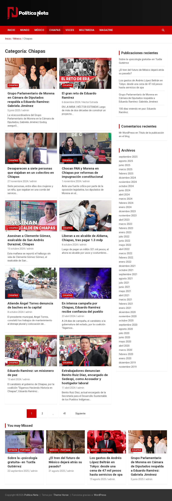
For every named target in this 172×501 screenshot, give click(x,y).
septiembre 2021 (128, 274)
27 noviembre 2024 (18, 181)
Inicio (11, 30)
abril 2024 (124, 194)
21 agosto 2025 (57, 471)
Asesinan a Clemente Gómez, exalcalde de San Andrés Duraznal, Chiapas (29, 240)
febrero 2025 (126, 173)
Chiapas (54, 30)
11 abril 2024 (68, 387)
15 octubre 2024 (16, 248)
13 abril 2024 (14, 379)
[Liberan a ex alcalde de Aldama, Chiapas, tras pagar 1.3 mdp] (85, 216)
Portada (25, 450)
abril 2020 (124, 345)
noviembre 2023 (128, 215)
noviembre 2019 (128, 366)
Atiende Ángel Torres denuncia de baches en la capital (30, 305)
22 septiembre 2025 (18, 471)
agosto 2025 (126, 160)
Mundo (24, 30)
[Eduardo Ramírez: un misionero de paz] (31, 350)
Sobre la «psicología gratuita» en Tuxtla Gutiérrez (22, 462)
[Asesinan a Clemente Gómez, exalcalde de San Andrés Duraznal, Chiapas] (31, 216)
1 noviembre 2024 (71, 181)
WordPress (100, 494)
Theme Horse (61, 494)
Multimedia (86, 30)
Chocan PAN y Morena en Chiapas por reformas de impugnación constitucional (82, 172)
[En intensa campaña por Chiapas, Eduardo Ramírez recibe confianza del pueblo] (85, 283)
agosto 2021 (126, 278)
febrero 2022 (126, 257)
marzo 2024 (125, 198)
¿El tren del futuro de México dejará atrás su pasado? (65, 462)
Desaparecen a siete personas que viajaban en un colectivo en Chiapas (31, 172)
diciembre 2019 (127, 362)
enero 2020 (125, 358)
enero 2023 (125, 232)
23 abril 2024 (68, 316)
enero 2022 (125, 261)
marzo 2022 (125, 253)
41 (64, 413)
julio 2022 (124, 236)
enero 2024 (125, 207)
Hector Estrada (90, 102)
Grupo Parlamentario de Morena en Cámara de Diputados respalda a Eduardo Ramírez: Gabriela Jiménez (31, 99)
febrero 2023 (126, 228)
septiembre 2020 (128, 324)
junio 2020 (124, 337)
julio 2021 (124, 282)
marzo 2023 (125, 223)
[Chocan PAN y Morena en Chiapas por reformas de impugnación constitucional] (85, 148)
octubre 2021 (126, 270)
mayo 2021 (125, 291)
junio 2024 (124, 190)
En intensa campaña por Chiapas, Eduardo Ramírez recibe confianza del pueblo (82, 307)
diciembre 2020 (127, 312)
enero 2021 (125, 307)
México (39, 30)
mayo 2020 (125, 341)
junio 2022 (124, 240)
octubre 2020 (126, 320)
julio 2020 (124, 333)
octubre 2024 (126, 186)
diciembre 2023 (127, 211)
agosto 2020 (126, 328)
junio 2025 (124, 165)
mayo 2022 (125, 244)
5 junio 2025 (14, 110)
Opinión (13, 450)
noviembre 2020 (128, 316)
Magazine (106, 30)
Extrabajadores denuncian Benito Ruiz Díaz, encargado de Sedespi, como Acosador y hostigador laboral (85, 377)
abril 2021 (124, 295)
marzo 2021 (125, 299)
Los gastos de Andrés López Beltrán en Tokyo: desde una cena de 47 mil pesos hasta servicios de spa (141, 84)
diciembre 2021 (127, 265)
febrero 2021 (126, 303)
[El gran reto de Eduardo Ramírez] (85, 73)
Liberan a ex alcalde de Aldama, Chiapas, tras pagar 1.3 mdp (85, 238)
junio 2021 (124, 286)
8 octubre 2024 (70, 244)
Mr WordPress (127, 132)
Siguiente (80, 413)
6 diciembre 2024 (71, 102)
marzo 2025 (125, 169)
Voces (70, 30)
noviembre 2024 (128, 181)
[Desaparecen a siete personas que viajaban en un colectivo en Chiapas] (31, 148)
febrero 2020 (126, 354)
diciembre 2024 (127, 177)
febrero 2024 (126, 202)
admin (25, 110)
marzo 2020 (125, 349)
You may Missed (20, 426)
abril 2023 (124, 219)
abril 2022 (124, 249)
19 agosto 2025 (98, 479)
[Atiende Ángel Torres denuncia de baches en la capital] (31, 283)
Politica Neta (31, 494)
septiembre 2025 (128, 156)
